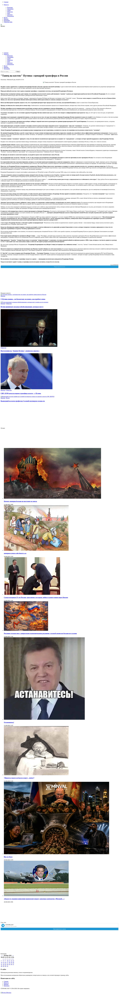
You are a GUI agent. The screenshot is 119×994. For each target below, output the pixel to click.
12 (11, 960)
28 (1, 966)
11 (9, 960)
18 (9, 962)
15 (3, 962)
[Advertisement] (59, 39)
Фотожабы (7, 20)
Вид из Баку (8, 857)
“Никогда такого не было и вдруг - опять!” (19, 778)
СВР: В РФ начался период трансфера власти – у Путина (21, 393)
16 (5, 962)
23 (5, 964)
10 (7, 960)
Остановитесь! (9, 722)
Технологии (10, 16)
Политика (10, 7)
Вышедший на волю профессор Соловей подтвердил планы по (23, 401)
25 (9, 964)
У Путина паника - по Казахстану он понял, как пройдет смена (23, 299)
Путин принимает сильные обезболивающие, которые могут (22, 307)
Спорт (9, 10)
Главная (6, 2)
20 (13, 962)
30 (5, 966)
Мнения (6, 19)
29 (3, 966)
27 (13, 964)
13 (13, 960)
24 (7, 964)
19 (11, 962)
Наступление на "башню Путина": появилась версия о (20, 351)
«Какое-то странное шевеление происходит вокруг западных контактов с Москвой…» (34, 899)
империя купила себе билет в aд (15, 553)
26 (11, 964)
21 (1, 964)
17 (7, 962)
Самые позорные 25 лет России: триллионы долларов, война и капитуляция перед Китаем (36, 597)
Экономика (10, 9)
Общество (10, 11)
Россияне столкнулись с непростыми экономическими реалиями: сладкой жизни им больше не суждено (40, 633)
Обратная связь (8, 22)
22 (3, 964)
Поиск (18, 71)
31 (7, 966)
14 (1, 962)
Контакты (6, 985)
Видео (5, 17)
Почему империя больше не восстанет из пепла (20, 501)
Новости (6, 4)
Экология (9, 14)
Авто (8, 13)
